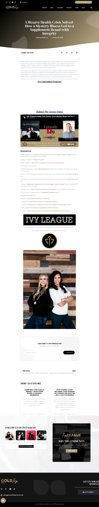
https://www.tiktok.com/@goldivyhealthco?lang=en (42, 208)
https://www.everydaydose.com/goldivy (44, 189)
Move (51, 7)
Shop (76, 7)
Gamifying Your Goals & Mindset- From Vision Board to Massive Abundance (34, 392)
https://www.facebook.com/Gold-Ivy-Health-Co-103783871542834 (49, 205)
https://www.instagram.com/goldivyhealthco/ (43, 202)
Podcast (69, 7)
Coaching (60, 7)
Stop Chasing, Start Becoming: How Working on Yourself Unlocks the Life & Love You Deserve (64, 392)
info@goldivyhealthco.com (50, 192)
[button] (91, 7)
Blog (83, 7)
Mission (44, 7)
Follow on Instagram (27, 446)
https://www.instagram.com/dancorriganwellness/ (47, 163)
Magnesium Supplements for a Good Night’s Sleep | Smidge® (53, 155)
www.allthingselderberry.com (43, 169)
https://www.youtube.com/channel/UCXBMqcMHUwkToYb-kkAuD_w (49, 211)
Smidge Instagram (38, 160)
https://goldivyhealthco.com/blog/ (38, 198)
